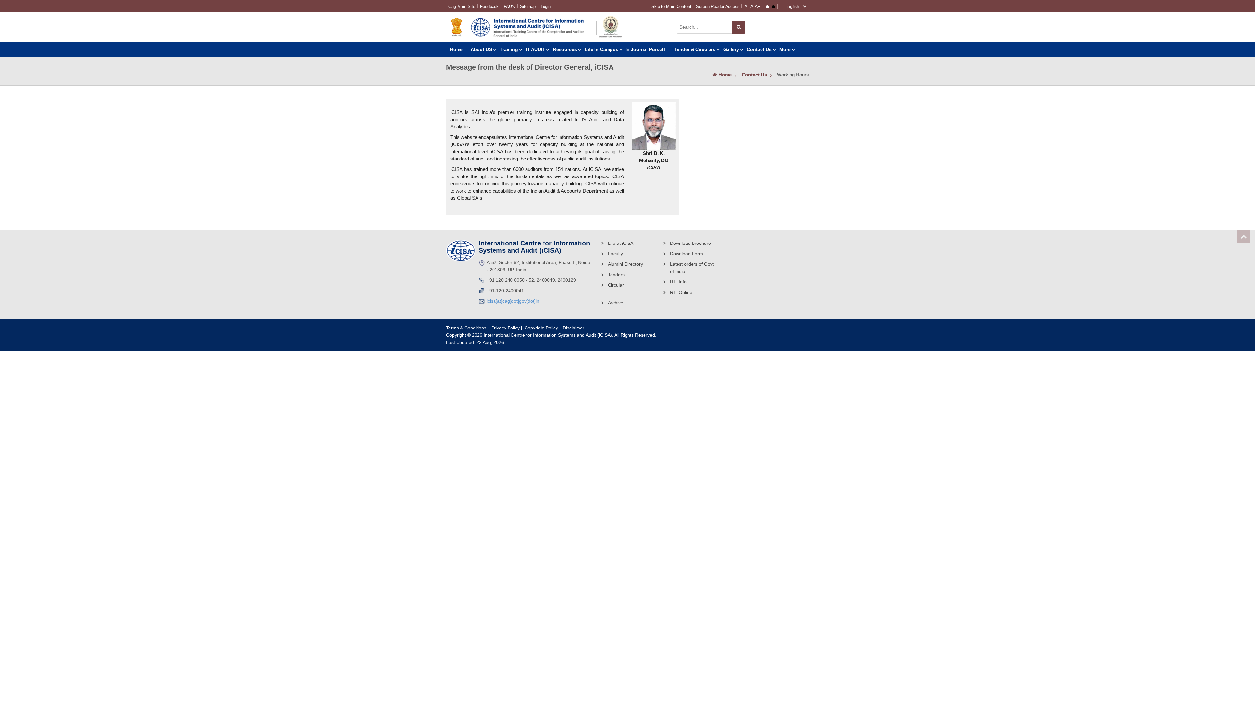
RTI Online (681, 292)
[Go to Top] (1243, 236)
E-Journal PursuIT (646, 49)
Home (456, 49)
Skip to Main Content (671, 6)
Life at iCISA (620, 243)
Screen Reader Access (718, 6)
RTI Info (678, 281)
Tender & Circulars (694, 49)
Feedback (489, 6)
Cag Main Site (461, 6)
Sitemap (528, 6)
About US (481, 49)
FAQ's (509, 6)
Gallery (731, 49)
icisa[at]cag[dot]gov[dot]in (513, 301)
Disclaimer (573, 327)
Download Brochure (690, 243)
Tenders (616, 274)
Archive (615, 302)
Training (509, 49)
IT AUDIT (535, 49)
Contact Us (759, 49)
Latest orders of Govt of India (692, 267)
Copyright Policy (541, 327)
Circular (616, 285)
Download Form (686, 253)
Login (546, 6)
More (785, 49)
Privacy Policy (505, 327)
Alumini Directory (625, 264)
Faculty (615, 253)
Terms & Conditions (466, 327)
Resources (565, 49)
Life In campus (601, 49)
